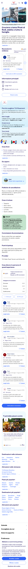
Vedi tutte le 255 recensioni (14, 74)
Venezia (16, 499)
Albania (4, 483)
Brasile (18, 483)
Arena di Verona (6, 510)
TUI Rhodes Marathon (8, 470)
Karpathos (10, 457)
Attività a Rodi (12, 24)
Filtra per (21, 296)
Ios (14, 461)
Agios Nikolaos (6, 461)
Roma (10, 499)
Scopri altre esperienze (15, 181)
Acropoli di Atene (7, 472)
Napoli (17, 497)
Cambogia (13, 486)
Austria (11, 483)
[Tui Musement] (14, 2)
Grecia (7, 24)
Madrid (10, 497)
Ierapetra (20, 461)
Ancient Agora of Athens (9, 474)
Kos (3, 457)
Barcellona (11, 495)
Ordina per (8, 296)
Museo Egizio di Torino (8, 508)
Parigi (18, 495)
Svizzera (4, 484)
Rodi (10, 179)
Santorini (4, 459)
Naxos (11, 459)
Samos (17, 457)
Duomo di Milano (18, 510)
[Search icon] (19, 3)
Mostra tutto (14, 95)
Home (3, 24)
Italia (16, 484)
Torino (4, 495)
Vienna (4, 499)
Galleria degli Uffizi (7, 512)
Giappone (5, 486)
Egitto (11, 484)
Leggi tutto (5, 45)
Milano (4, 497)
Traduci (20, 69)
